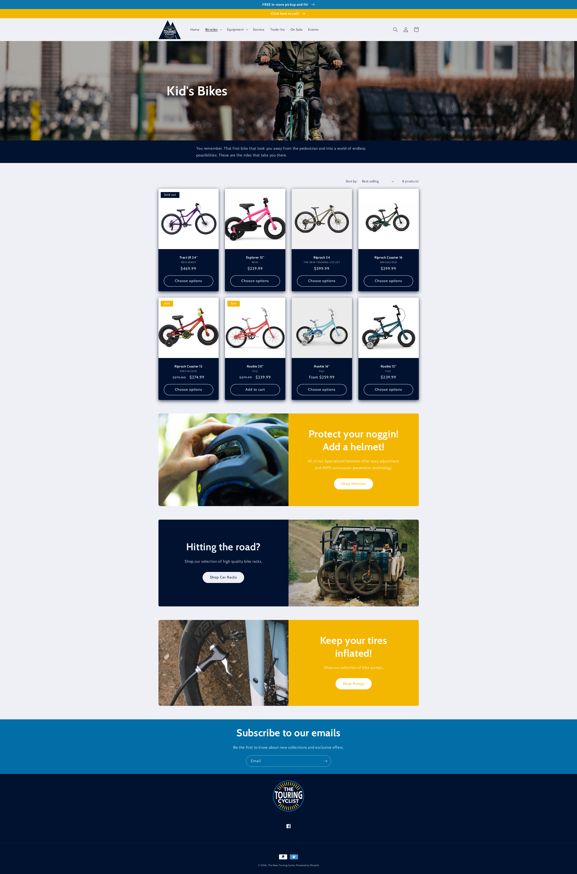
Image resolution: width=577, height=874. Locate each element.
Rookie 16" (322, 366)
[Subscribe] (326, 760)
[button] (213, 29)
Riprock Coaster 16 (388, 257)
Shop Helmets (353, 484)
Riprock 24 (322, 257)
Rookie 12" (388, 366)
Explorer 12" (255, 257)
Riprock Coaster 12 (188, 366)
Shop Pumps (354, 683)
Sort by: (351, 181)
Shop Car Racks (223, 577)
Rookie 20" (255, 366)
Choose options (188, 281)
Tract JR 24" (188, 257)
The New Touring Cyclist (281, 865)
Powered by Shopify (307, 865)
